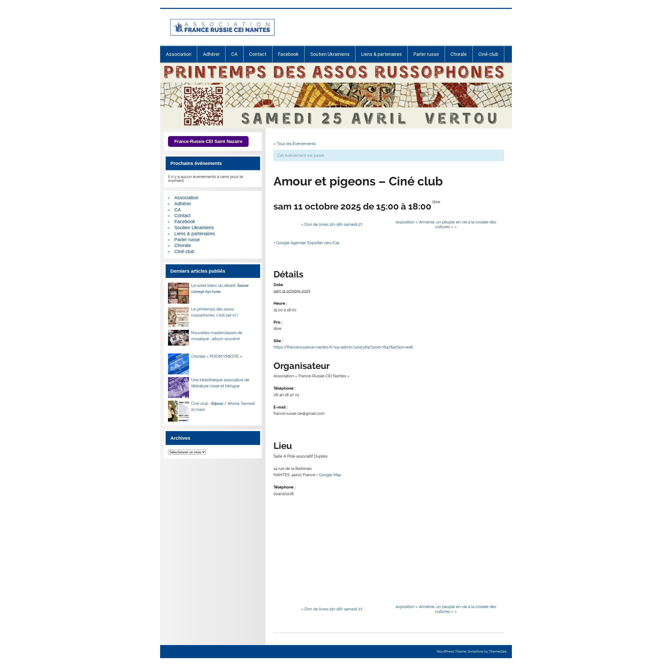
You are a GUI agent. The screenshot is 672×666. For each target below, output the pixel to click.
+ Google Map (328, 474)
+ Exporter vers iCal (322, 242)
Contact (257, 54)
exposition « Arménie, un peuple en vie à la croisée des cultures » (446, 224)
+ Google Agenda (289, 242)
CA (234, 54)
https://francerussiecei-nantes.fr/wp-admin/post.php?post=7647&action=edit (343, 347)
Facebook (288, 54)
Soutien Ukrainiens (330, 54)
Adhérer (211, 54)
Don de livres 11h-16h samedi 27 (331, 224)
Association (178, 54)
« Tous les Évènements (295, 143)
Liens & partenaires (381, 54)
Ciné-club (488, 54)
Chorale (458, 54)
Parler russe (426, 54)
